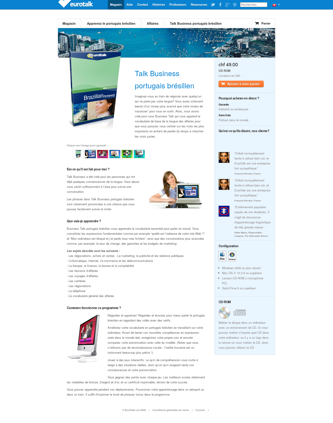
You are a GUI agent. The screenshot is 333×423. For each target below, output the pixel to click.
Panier (265, 23)
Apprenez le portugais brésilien (111, 23)
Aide (129, 4)
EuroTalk (76, 4)
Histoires (158, 4)
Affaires (153, 23)
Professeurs (177, 4)
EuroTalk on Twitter (213, 5)
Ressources (199, 4)
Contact (142, 4)
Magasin (116, 4)
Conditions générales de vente (170, 410)
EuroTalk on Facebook (220, 5)
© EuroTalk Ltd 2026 (134, 410)
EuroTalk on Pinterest (234, 5)
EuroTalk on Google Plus (227, 5)
